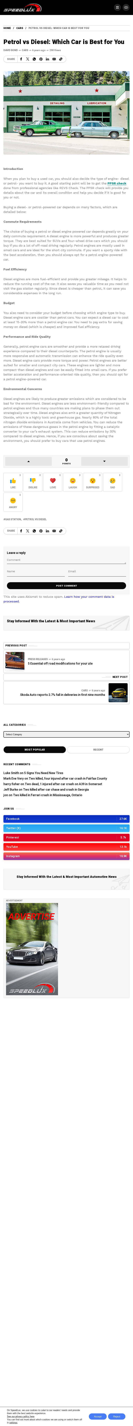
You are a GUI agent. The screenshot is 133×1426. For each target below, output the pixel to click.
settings (13, 1422)
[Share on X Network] (27, 59)
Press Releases (38, 659)
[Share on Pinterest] (41, 59)
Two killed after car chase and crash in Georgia (56, 789)
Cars (19, 28)
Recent (98, 750)
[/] (117, 7)
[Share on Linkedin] (47, 59)
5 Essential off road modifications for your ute (60, 663)
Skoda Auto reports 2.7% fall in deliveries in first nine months (62, 695)
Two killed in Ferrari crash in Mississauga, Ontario (47, 795)
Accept (97, 1416)
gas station (13, 519)
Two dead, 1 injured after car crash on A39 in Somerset (63, 784)
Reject (116, 1416)
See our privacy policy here (20, 1416)
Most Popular (35, 750)
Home (7, 28)
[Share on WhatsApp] (34, 59)
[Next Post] (118, 692)
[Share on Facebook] (21, 59)
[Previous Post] (14, 661)
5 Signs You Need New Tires (43, 773)
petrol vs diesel (36, 519)
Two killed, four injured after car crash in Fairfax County (68, 778)
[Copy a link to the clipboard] (60, 59)
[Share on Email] (54, 59)
